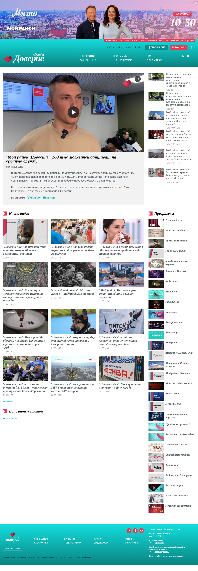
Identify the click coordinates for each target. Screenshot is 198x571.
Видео (150, 56)
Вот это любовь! (176, 230)
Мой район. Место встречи (177, 364)
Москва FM (163, 40)
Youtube (141, 530)
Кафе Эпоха (172, 281)
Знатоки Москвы (176, 271)
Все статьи (8, 418)
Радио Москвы (177, 40)
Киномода (171, 312)
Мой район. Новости (41, 197)
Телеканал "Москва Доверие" (23, 58)
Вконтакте (129, 530)
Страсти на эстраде (178, 454)
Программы (120, 56)
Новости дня (173, 403)
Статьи (185, 56)
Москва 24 (125, 40)
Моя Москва (173, 393)
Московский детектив (179, 383)
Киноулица (172, 332)
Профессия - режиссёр (178, 424)
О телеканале (88, 56)
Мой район (172, 342)
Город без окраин (175, 250)
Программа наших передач (176, 415)
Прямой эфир (179, 47)
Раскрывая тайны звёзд (180, 434)
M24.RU (135, 40)
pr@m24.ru (159, 542)
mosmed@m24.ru (162, 551)
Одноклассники (135, 530)
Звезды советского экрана (177, 262)
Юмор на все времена (178, 505)
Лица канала (154, 60)
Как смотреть (88, 60)
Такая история (174, 485)
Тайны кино (172, 465)
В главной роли (174, 220)
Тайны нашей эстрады (179, 475)
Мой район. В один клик (179, 352)
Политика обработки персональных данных (165, 556)
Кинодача (171, 291)
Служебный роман (176, 444)
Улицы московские (177, 495)
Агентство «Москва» (149, 40)
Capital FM (189, 40)
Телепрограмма (122, 60)
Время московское (176, 240)
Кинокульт (172, 301)
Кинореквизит (174, 322)
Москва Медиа (112, 40)
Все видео (8, 402)
